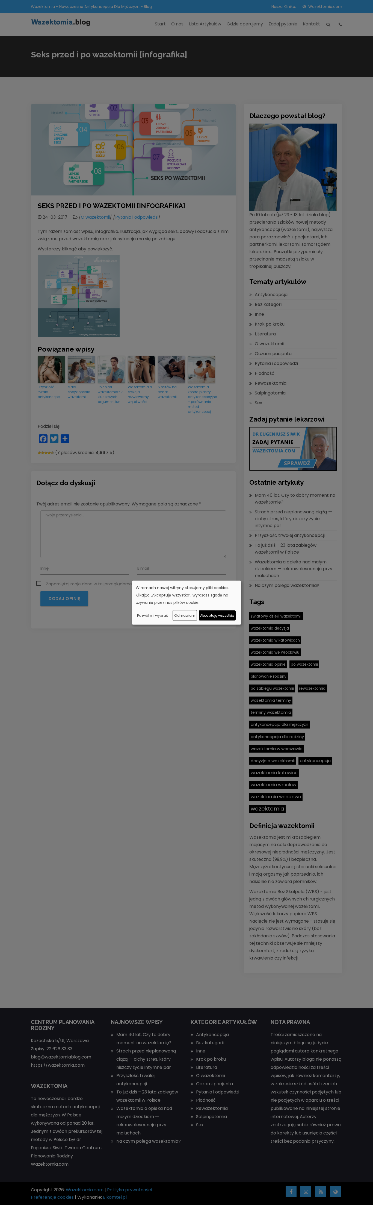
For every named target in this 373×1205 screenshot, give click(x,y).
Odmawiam (184, 615)
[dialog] (186, 603)
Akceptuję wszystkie (217, 615)
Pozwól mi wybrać (152, 615)
